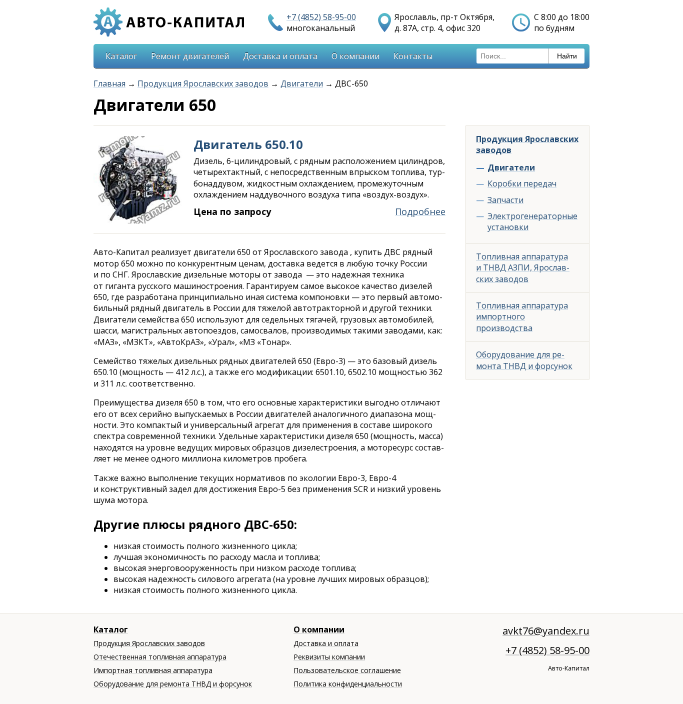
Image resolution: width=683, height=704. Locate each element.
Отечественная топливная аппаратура (160, 657)
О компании (356, 56)
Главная (110, 83)
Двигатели (301, 83)
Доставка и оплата (280, 56)
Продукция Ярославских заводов (203, 83)
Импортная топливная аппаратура (153, 670)
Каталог (121, 56)
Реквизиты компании (329, 657)
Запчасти (506, 200)
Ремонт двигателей (190, 56)
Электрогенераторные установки (533, 221)
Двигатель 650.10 (248, 144)
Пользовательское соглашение (347, 670)
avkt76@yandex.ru (546, 631)
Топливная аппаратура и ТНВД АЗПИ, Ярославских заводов (523, 267)
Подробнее (420, 212)
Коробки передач (522, 183)
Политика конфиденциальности (348, 683)
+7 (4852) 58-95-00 (321, 17)
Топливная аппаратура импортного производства (522, 317)
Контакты (413, 56)
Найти (567, 56)
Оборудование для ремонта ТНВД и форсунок (524, 360)
